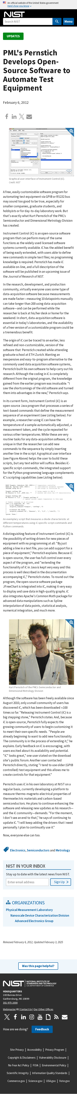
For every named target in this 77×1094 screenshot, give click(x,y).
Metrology (63, 850)
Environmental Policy (54, 1065)
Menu (68, 21)
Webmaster (9, 1009)
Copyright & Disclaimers (22, 1057)
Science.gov (35, 1081)
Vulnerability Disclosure (52, 1057)
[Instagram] (32, 1017)
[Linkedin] (14, 116)
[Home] (14, 14)
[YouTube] (40, 1017)
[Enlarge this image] (41, 152)
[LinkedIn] (23, 1017)
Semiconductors (38, 850)
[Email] (29, 116)
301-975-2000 (10, 1002)
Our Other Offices (43, 1009)
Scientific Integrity (18, 1073)
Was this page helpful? (38, 966)
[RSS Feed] (56, 1017)
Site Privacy (17, 1049)
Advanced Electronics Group (34, 921)
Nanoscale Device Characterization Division (39, 915)
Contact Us (26, 1009)
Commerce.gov (16, 1081)
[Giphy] (48, 1017)
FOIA (35, 1065)
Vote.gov (64, 1081)
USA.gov (51, 1081)
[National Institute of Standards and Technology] (29, 983)
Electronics (17, 850)
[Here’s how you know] (38, 4)
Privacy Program (54, 1049)
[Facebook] (6, 116)
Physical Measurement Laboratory (29, 910)
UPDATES (13, 36)
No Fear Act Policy (18, 1065)
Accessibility (34, 1049)
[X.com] (21, 116)
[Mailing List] (65, 1017)
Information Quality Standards (49, 1073)
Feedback (42, 1029)
